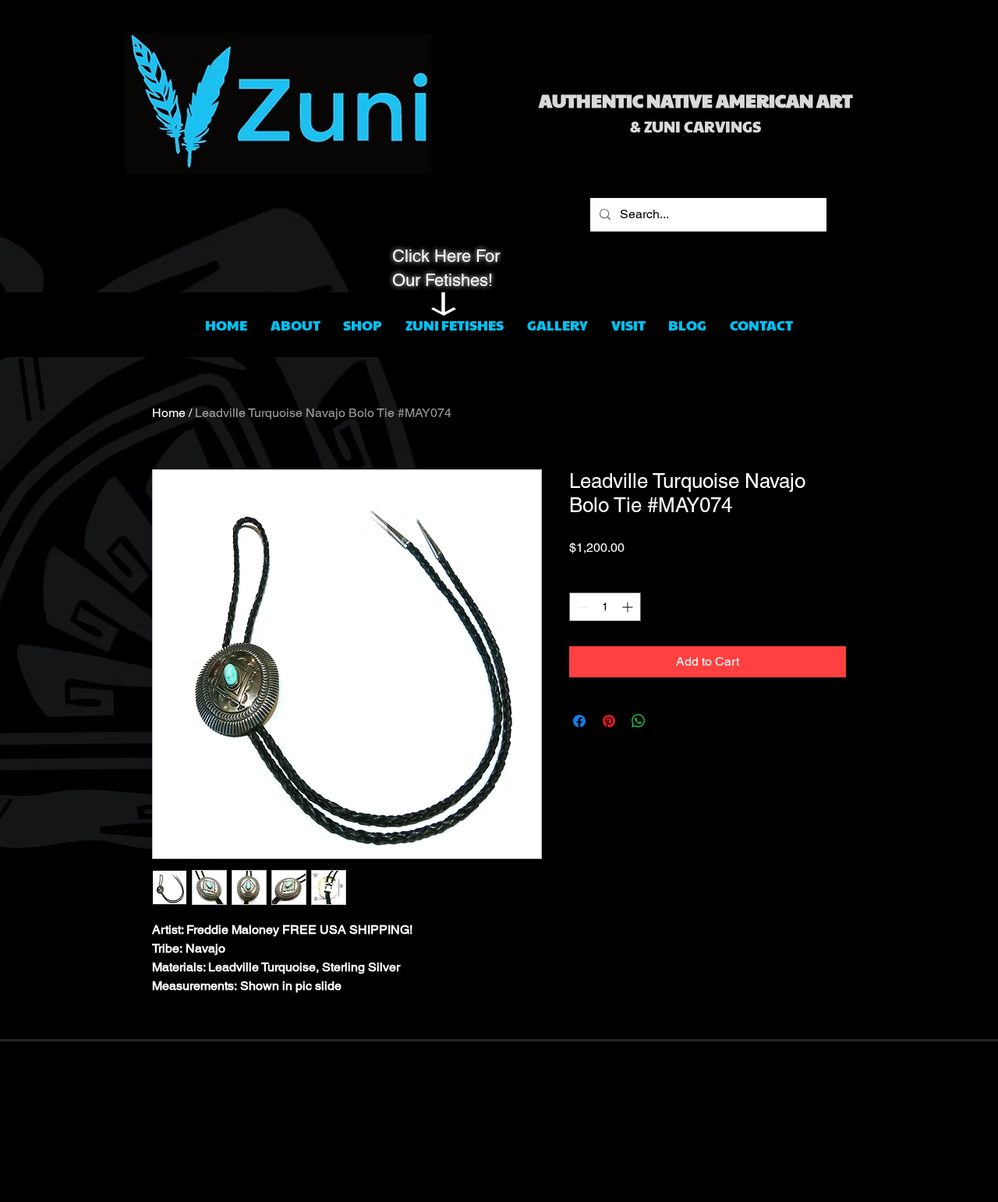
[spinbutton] (605, 606)
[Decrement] (581, 606)
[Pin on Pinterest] (609, 721)
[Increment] (629, 606)
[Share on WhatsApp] (638, 721)
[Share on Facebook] (579, 721)
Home (169, 412)
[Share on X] (668, 721)
